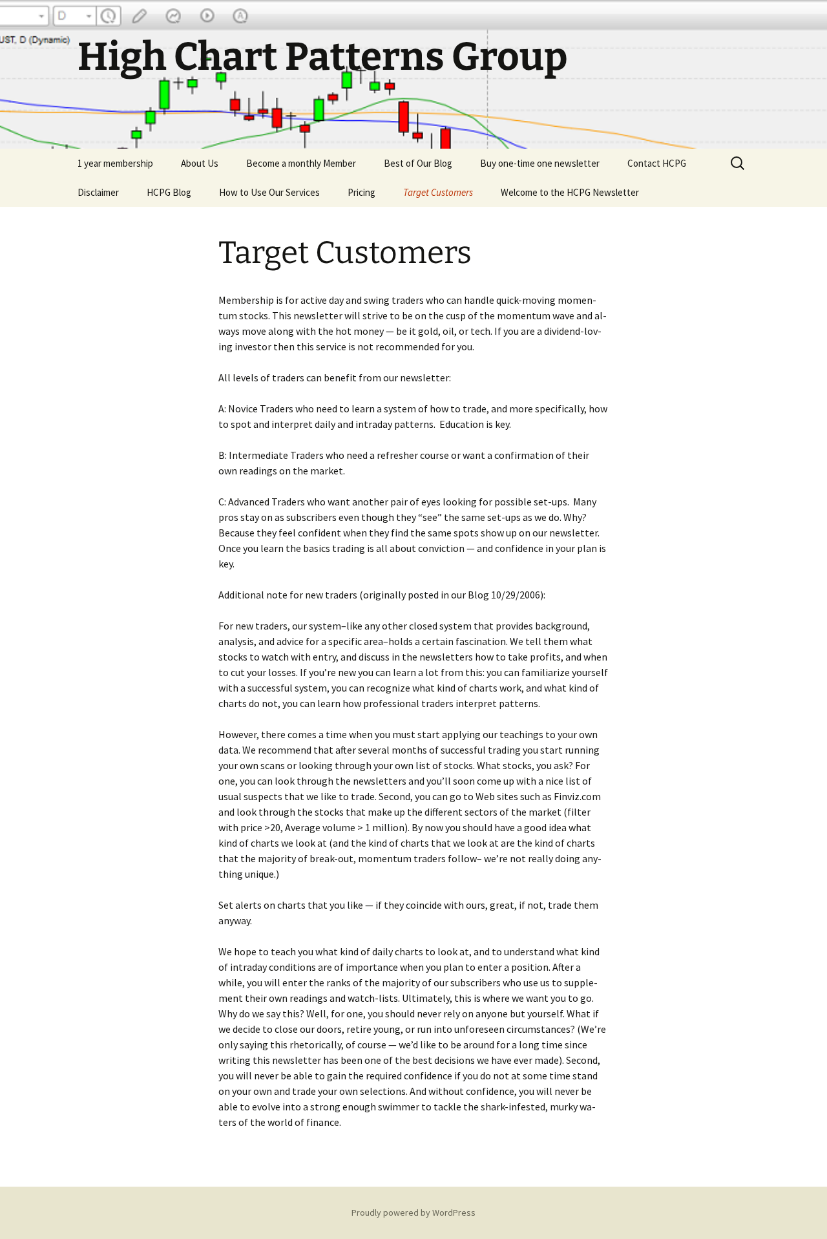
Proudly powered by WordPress (413, 1212)
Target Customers (438, 192)
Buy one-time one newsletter (540, 163)
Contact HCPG (656, 163)
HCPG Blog (169, 192)
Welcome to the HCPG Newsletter (570, 192)
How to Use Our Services (269, 192)
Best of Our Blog (418, 163)
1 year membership (115, 163)
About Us (199, 163)
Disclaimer (98, 192)
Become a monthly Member (301, 163)
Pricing (361, 192)
